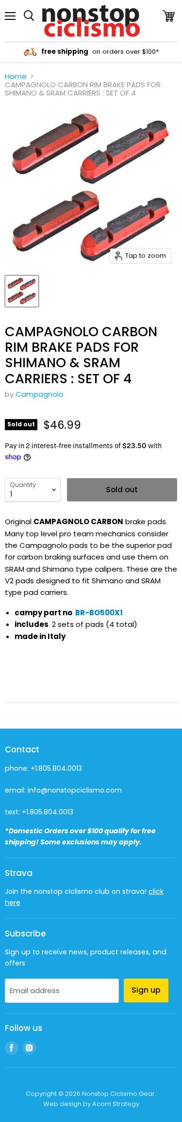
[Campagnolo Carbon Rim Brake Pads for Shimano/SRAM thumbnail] (21, 291)
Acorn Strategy (115, 1103)
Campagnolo (40, 394)
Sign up (146, 990)
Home (16, 76)
